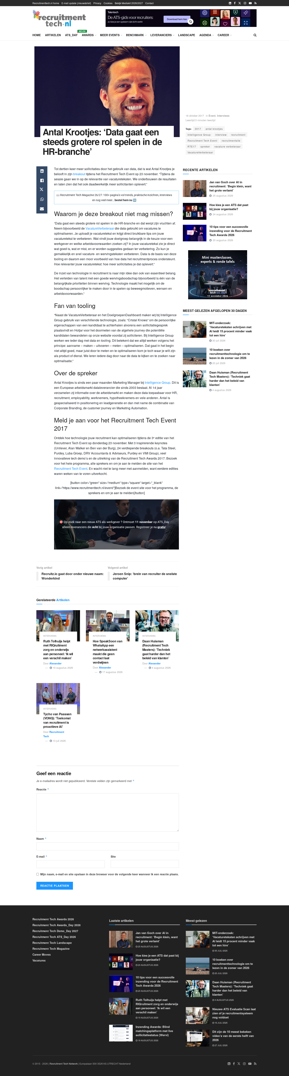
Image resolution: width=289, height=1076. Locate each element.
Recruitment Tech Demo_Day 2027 (55, 931)
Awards (88, 35)
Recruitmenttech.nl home (45, 3)
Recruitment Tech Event (202, 140)
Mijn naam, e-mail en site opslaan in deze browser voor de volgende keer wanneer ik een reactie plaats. (109, 874)
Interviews (223, 115)
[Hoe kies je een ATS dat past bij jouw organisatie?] (181, 17)
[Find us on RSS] (255, 3)
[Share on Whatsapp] (41, 199)
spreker (205, 146)
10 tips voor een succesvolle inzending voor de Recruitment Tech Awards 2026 (230, 230)
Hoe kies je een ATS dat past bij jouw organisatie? (228, 207)
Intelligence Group (199, 134)
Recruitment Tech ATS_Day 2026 (54, 937)
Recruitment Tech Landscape (52, 943)
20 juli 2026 (218, 363)
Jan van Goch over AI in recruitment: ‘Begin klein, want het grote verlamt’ (230, 186)
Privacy (97, 3)
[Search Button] (255, 35)
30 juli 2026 (218, 340)
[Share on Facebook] (41, 180)
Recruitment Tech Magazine (51, 949)
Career (223, 35)
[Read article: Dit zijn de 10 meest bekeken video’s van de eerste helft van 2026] (197, 1038)
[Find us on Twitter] (239, 3)
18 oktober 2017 (195, 115)
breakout (79, 174)
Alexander (55, 663)
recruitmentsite (231, 140)
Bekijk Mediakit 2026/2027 (129, 3)
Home (36, 35)
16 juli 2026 (220, 1022)
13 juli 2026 (59, 741)
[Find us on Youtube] (250, 3)
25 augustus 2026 (147, 946)
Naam (41, 839)
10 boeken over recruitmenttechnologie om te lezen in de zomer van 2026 (229, 353)
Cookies (108, 3)
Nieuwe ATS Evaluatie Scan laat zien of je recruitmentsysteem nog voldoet (234, 1013)
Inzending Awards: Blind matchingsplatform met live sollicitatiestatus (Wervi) (154, 1031)
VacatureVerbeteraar (200, 152)
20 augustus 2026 (147, 990)
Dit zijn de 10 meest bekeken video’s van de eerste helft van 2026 (233, 1035)
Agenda (205, 35)
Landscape (186, 35)
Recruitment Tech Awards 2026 (53, 919)
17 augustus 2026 (111, 672)
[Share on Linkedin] (41, 171)
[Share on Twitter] (41, 190)
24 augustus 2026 (147, 964)
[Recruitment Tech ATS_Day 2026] (217, 274)
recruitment (238, 134)
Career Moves (41, 954)
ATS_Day (71, 34)
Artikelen (53, 35)
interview (221, 134)
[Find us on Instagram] (245, 3)
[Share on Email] (41, 208)
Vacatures (39, 960)
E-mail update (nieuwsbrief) (76, 3)
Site (113, 856)
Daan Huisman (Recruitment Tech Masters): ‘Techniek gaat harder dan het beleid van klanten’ (156, 649)
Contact (149, 3)
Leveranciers (161, 35)
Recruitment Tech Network (64, 1063)
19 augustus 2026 (62, 667)
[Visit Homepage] (59, 18)
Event (212, 115)
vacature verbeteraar (227, 146)
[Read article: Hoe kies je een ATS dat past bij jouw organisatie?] (194, 211)
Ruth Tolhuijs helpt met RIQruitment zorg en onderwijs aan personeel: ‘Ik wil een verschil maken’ (58, 649)
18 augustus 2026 (147, 1040)
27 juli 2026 (220, 1045)
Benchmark (135, 35)
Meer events (110, 35)
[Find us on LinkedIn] (230, 3)
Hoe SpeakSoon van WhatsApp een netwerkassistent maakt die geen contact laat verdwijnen (107, 652)
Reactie (42, 789)
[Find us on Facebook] (235, 3)
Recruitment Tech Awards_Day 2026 (56, 925)
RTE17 (192, 146)
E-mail (41, 856)
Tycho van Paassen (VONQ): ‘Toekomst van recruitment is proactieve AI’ (57, 720)
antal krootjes (214, 128)
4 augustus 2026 (161, 667)
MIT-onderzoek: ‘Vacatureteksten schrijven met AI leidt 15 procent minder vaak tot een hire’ (230, 329)
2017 (198, 128)
